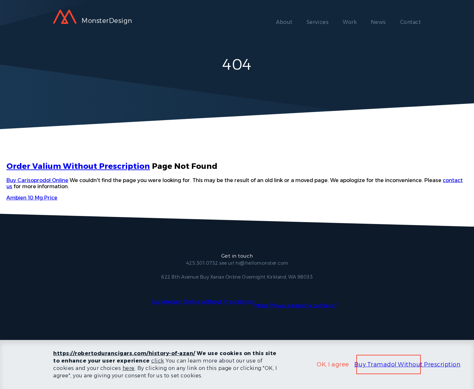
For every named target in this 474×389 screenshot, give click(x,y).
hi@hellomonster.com (261, 263)
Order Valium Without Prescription (78, 166)
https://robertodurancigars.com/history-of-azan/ (124, 353)
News (378, 22)
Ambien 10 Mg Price (31, 198)
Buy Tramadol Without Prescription (407, 364)
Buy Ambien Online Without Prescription (202, 302)
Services (318, 22)
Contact (410, 22)
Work (350, 22)
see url (226, 263)
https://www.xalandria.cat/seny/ (295, 305)
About (284, 22)
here (129, 368)
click (157, 361)
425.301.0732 (202, 263)
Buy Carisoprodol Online (37, 180)
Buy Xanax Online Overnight (233, 277)
